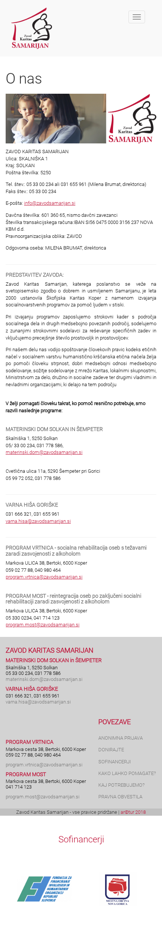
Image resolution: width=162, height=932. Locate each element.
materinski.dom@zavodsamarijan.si (44, 452)
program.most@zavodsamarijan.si (42, 624)
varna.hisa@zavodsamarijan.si (38, 521)
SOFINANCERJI (114, 761)
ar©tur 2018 (133, 812)
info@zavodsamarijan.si (49, 203)
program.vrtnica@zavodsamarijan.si (44, 577)
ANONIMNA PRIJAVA (120, 738)
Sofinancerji (81, 839)
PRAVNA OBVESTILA (120, 797)
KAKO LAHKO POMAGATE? (127, 773)
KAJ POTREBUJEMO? (121, 785)
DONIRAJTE (111, 749)
